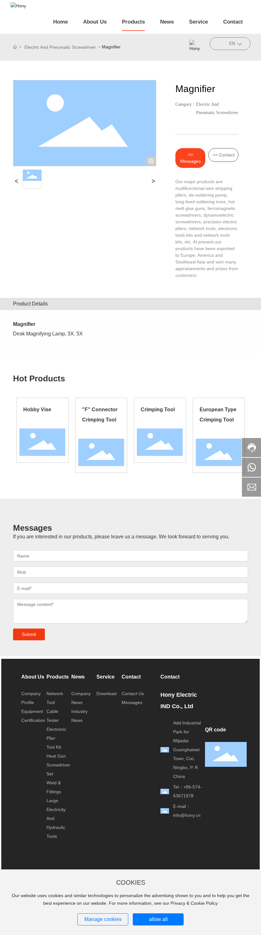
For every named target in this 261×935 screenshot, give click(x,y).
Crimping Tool (158, 409)
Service (105, 677)
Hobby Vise (37, 409)
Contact (131, 677)
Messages (132, 702)
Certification (33, 720)
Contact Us (133, 693)
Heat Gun (56, 756)
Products (57, 677)
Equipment (32, 711)
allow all (158, 919)
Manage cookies (103, 919)
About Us (32, 677)
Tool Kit (53, 747)
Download (106, 693)
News (78, 677)
